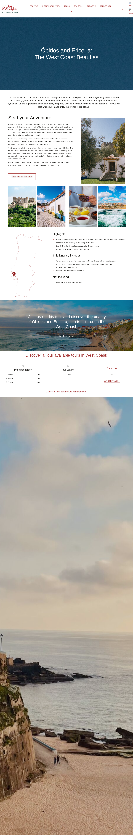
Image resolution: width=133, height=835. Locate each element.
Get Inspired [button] (105, 6)
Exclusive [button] (91, 6)
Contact (70, 11)
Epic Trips (78, 6)
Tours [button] (67, 6)
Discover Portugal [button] (51, 6)
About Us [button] (34, 6)
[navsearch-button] (121, 9)
